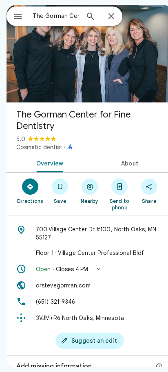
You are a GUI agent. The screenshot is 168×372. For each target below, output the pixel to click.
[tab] (48, 162)
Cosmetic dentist (39, 147)
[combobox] (56, 16)
